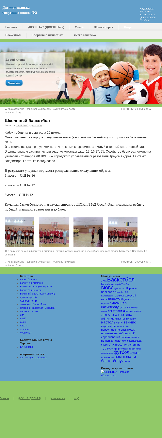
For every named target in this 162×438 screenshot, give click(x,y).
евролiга (105, 303)
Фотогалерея (103, 27)
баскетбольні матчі (30, 290)
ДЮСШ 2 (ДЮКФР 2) (29, 398)
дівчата (129, 299)
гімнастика (116, 299)
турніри (24, 329)
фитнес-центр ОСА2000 (33, 357)
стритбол (115, 344)
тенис (127, 344)
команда (133, 307)
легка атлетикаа (133, 311)
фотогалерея (57, 398)
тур (103, 348)
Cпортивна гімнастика (47, 35)
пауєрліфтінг (109, 326)
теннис (135, 344)
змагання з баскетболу (86, 251)
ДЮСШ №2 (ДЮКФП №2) (46, 27)
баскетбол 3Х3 (28, 279)
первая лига (123, 326)
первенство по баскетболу (118, 329)
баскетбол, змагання (43, 251)
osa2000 (37, 125)
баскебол (107, 292)
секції (23, 322)
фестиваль (123, 349)
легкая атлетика (29, 311)
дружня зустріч (64, 251)
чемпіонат (26, 332)
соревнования (110, 337)
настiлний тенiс (126, 318)
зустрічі (123, 307)
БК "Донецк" (26, 347)
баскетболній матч (110, 295)
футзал (135, 352)
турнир (112, 348)
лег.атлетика (116, 310)
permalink (10, 254)
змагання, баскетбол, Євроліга (37, 308)
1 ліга (103, 281)
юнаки (126, 361)
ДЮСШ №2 (119, 288)
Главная (11, 27)
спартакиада (133, 340)
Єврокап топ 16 (29, 300)
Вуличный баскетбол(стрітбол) (37, 293)
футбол (121, 352)
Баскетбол (13, 35)
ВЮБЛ (107, 287)
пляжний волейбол (114, 333)
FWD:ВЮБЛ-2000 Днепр (136, 109)
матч (114, 318)
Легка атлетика (85, 35)
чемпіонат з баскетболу (118, 358)
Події (127, 27)
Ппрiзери (131, 288)
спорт (104, 344)
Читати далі (14, 83)
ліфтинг (105, 318)
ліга (22, 315)
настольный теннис (118, 322)
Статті (79, 27)
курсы (104, 311)
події (103, 251)
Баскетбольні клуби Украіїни (36, 286)
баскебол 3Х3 (121, 292)
